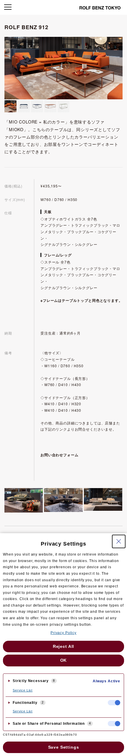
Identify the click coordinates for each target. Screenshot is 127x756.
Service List (22, 690)
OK (63, 660)
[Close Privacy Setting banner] (118, 541)
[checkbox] (114, 702)
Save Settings (63, 747)
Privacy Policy (63, 633)
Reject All (63, 646)
